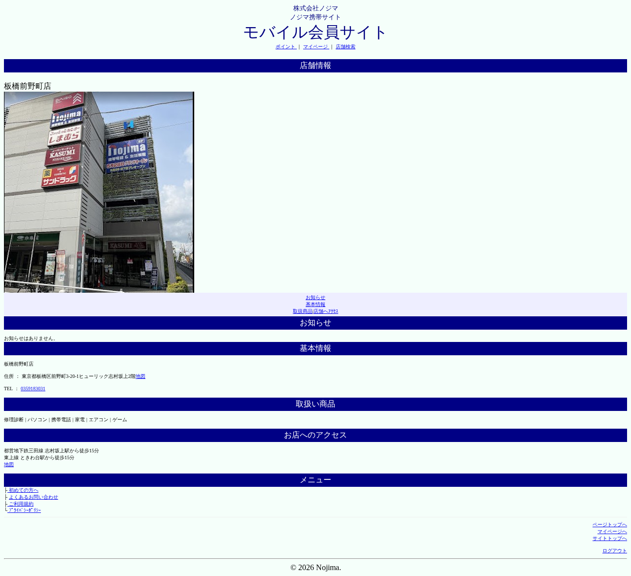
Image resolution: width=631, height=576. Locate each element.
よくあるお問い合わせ (33, 497)
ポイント (286, 46)
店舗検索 (345, 46)
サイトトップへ (610, 538)
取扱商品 (303, 311)
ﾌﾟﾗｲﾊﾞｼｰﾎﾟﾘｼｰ (24, 510)
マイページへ (612, 531)
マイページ (316, 46)
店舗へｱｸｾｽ (326, 311)
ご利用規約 (20, 504)
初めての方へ (22, 490)
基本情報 (315, 304)
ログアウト (614, 550)
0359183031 (33, 388)
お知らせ (315, 297)
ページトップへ (610, 524)
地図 (140, 376)
